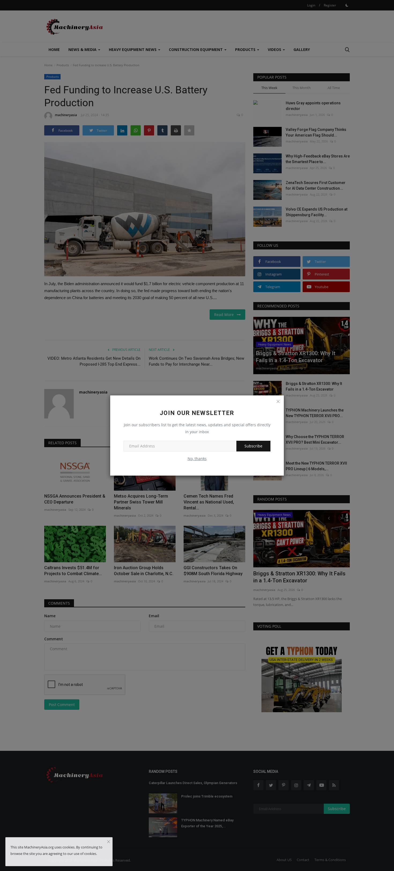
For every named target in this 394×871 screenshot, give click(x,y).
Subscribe (253, 446)
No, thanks (197, 458)
